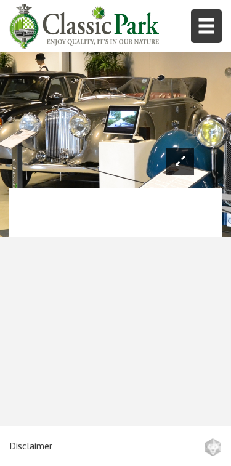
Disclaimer (30, 446)
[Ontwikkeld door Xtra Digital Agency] (213, 447)
